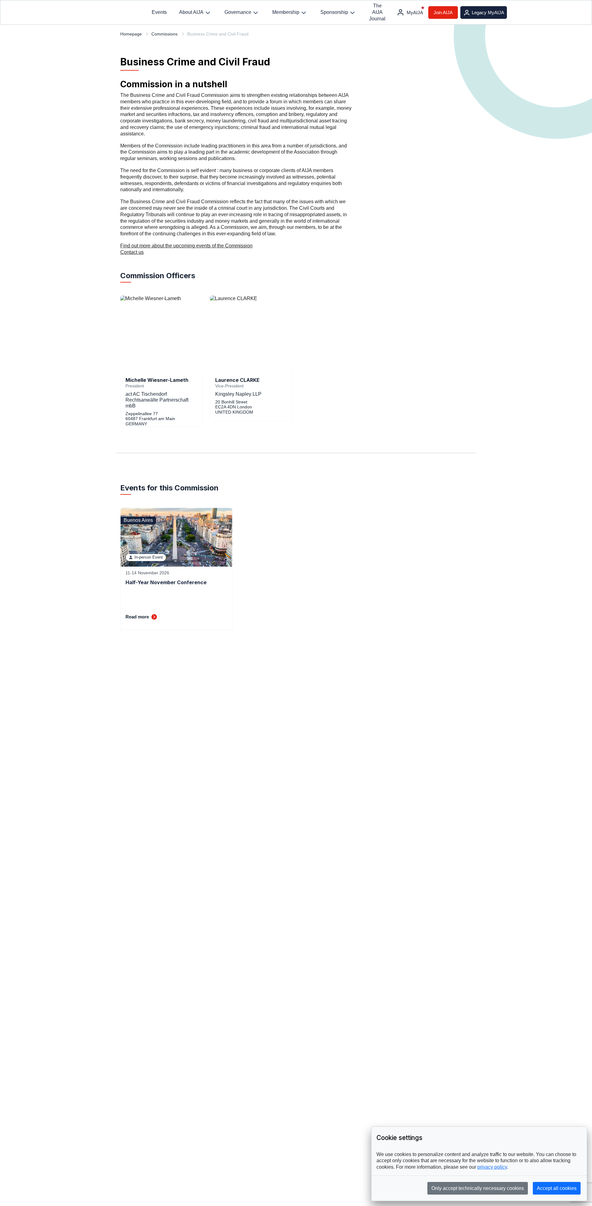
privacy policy (492, 1167)
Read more (137, 616)
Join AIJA (443, 12)
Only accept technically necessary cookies (477, 1188)
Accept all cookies (557, 1188)
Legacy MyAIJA (488, 12)
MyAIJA (415, 12)
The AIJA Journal (377, 12)
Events (159, 12)
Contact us (132, 252)
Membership (285, 12)
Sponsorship (334, 12)
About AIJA (191, 12)
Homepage (131, 33)
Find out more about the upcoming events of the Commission (186, 245)
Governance (237, 12)
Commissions (164, 33)
